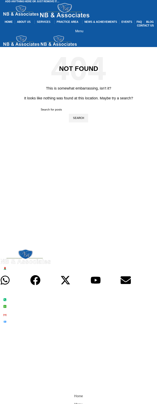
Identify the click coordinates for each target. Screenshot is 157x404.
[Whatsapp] (5, 280)
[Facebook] (35, 280)
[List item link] (75, 302)
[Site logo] (21, 11)
